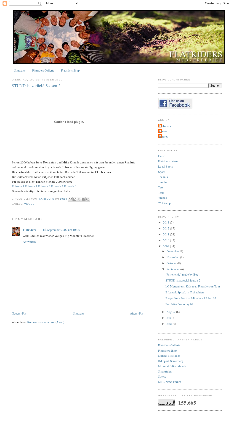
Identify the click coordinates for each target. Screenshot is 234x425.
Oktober (172, 263)
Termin (162, 182)
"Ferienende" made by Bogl (182, 274)
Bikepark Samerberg (170, 361)
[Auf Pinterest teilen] (87, 199)
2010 (166, 240)
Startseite (20, 70)
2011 (166, 234)
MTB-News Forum (169, 382)
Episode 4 (57, 186)
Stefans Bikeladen (169, 355)
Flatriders (29, 229)
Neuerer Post (19, 313)
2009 (166, 246)
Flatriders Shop (70, 70)
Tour (161, 192)
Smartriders (165, 371)
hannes (163, 136)
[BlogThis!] (74, 199)
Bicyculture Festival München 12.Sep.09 (190, 298)
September (173, 269)
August (171, 312)
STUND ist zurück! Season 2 (182, 280)
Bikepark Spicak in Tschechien (184, 292)
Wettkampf (165, 203)
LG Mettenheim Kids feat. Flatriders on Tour (192, 286)
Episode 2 (31, 186)
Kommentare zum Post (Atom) (45, 322)
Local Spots (165, 166)
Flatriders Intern (168, 161)
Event (161, 156)
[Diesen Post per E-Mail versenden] (70, 199)
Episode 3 (44, 186)
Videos (29, 204)
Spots (161, 172)
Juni (170, 324)
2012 (166, 228)
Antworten (29, 242)
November (173, 257)
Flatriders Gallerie (43, 70)
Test (160, 187)
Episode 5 (70, 186)
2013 (166, 222)
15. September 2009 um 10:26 (61, 230)
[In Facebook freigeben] (83, 199)
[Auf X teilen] (79, 199)
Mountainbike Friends (172, 366)
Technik (163, 177)
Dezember (173, 251)
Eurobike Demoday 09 (179, 304)
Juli (169, 318)
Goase (163, 131)
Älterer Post (137, 313)
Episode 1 (18, 186)
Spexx (162, 376)
